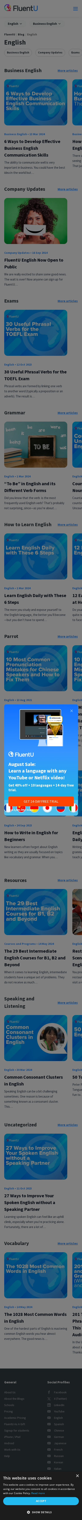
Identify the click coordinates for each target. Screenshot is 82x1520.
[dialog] (41, 1495)
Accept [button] (41, 1501)
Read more (38, 1493)
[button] (41, 1512)
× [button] (77, 1476)
